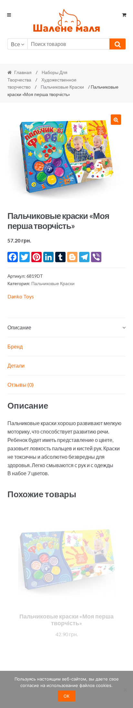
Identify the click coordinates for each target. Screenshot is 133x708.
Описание (19, 327)
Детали (16, 365)
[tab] (66, 327)
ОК (66, 696)
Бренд (15, 346)
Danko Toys (20, 296)
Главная (23, 72)
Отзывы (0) (20, 384)
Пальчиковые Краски (62, 87)
